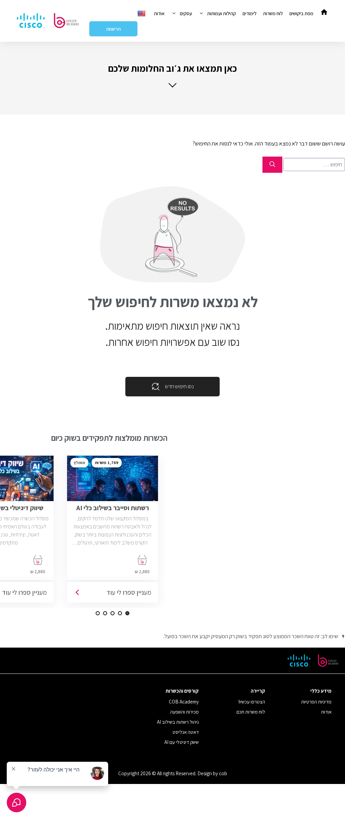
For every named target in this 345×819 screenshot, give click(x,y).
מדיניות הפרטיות (316, 701)
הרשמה (113, 29)
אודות (159, 13)
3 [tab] (113, 613)
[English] (142, 13)
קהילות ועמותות (221, 13)
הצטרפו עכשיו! (252, 701)
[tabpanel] (112, 532)
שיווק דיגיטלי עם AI (181, 742)
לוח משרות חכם (251, 712)
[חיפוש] (272, 165)
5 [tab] (98, 613)
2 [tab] (120, 613)
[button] (172, 75)
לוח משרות (273, 13)
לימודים (249, 13)
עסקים (186, 13)
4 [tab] (105, 613)
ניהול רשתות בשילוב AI (178, 722)
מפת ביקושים (301, 13)
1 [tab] (127, 613)
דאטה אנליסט (185, 732)
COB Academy (184, 701)
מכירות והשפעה (184, 712)
